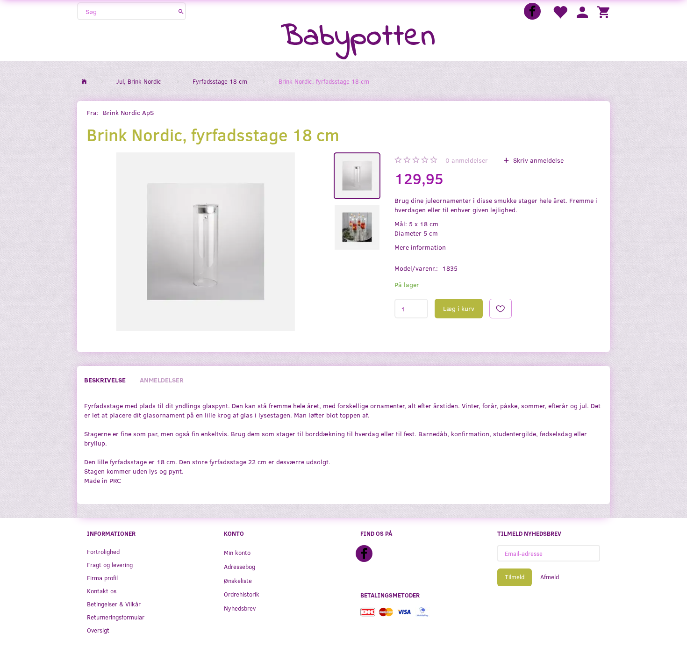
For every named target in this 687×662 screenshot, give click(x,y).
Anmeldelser (162, 379)
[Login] (582, 11)
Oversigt (98, 630)
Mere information (420, 247)
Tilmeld (514, 577)
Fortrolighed (103, 551)
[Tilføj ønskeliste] (500, 308)
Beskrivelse (105, 379)
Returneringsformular (115, 617)
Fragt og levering (110, 564)
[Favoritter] (560, 11)
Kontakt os (101, 591)
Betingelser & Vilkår (114, 604)
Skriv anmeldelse (537, 160)
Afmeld (549, 577)
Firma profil (102, 578)
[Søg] (181, 11)
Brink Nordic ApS (128, 112)
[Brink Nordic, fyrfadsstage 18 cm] (205, 241)
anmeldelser (466, 160)
